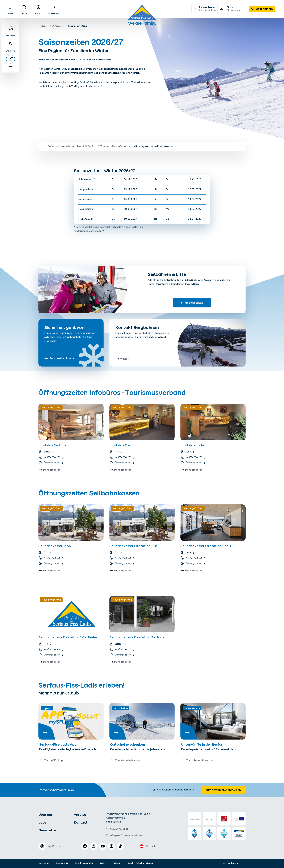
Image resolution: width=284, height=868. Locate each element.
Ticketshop (53, 13)
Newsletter (47, 830)
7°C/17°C (10, 51)
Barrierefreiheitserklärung (140, 863)
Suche (24, 13)
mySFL (38, 13)
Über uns (45, 814)
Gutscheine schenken (127, 744)
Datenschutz (62, 863)
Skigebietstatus (192, 303)
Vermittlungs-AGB (84, 863)
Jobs (42, 822)
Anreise (80, 814)
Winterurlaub (58, 26)
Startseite (42, 26)
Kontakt (80, 822)
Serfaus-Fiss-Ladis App (57, 744)
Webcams (10, 35)
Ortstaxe (117, 863)
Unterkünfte (264, 9)
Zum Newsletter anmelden (223, 790)
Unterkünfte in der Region (202, 744)
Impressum (43, 863)
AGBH (102, 863)
